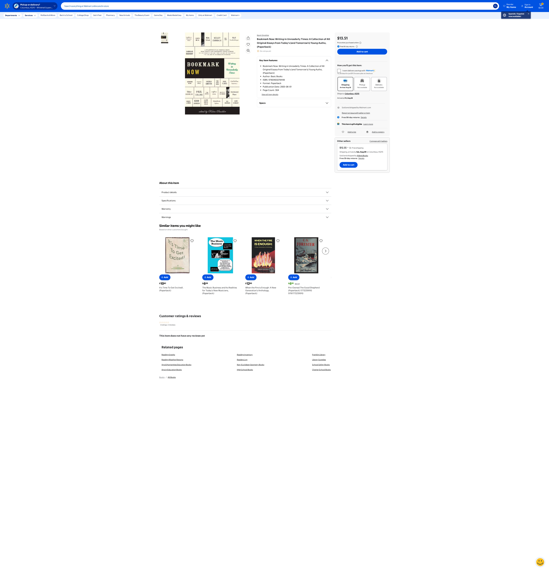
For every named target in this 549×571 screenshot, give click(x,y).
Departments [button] (11, 15)
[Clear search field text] (488, 6)
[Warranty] (327, 209)
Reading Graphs (168, 354)
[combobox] (280, 6)
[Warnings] (327, 217)
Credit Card (221, 15)
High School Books (245, 370)
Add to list (352, 132)
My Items (190, 15)
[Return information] (356, 46)
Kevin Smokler (263, 35)
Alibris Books (362, 155)
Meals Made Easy (174, 15)
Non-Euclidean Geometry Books (250, 364)
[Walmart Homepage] (7, 6)
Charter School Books (321, 370)
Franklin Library (318, 354)
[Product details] (327, 192)
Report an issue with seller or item (356, 113)
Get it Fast (97, 15)
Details (364, 117)
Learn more (368, 124)
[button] (509, 6)
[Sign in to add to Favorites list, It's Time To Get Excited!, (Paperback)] (192, 240)
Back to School (66, 15)
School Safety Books (321, 364)
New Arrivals (124, 15)
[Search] (495, 6)
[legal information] (360, 43)
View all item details (270, 94)
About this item (169, 183)
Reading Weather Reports (172, 359)
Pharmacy (110, 15)
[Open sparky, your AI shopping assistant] (540, 562)
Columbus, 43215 (352, 93)
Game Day (158, 15)
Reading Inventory (245, 354)
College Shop (83, 15)
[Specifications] (327, 200)
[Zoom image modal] (248, 50)
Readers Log (242, 359)
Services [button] (29, 15)
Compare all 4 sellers (378, 141)
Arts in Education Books (172, 370)
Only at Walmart (205, 15)
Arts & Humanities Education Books (176, 364)
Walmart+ (235, 15)
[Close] (53, 15)
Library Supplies (319, 359)
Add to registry (378, 132)
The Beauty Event (142, 15)
